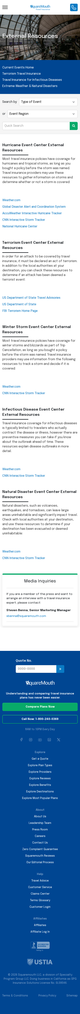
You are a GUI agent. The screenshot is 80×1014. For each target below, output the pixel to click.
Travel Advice (40, 880)
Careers (40, 836)
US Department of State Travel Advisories (31, 297)
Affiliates (40, 925)
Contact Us (40, 842)
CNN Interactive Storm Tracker (23, 220)
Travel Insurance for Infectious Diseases (32, 80)
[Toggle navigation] (5, 7)
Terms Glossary (40, 900)
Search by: (9, 102)
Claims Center (40, 894)
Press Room (40, 829)
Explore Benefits (40, 785)
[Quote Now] (60, 669)
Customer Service (40, 887)
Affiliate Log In (40, 931)
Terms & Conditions (15, 995)
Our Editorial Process (40, 862)
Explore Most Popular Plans (40, 798)
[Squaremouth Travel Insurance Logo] (40, 7)
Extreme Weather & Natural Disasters (29, 86)
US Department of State (19, 304)
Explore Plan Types (40, 765)
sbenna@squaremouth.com (26, 616)
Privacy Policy (47, 995)
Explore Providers (40, 772)
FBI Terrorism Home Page (20, 311)
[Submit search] (74, 126)
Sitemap (72, 995)
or (3, 114)
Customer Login (40, 907)
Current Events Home (18, 67)
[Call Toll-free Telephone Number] (74, 7)
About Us (40, 816)
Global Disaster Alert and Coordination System (34, 206)
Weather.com (11, 200)
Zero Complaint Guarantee (40, 849)
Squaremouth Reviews (40, 856)
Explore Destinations (40, 791)
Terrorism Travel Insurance (21, 73)
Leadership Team (40, 823)
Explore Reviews (40, 778)
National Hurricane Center (19, 226)
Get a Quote (40, 759)
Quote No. (24, 660)
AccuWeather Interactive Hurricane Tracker (32, 213)
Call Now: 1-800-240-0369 (40, 719)
